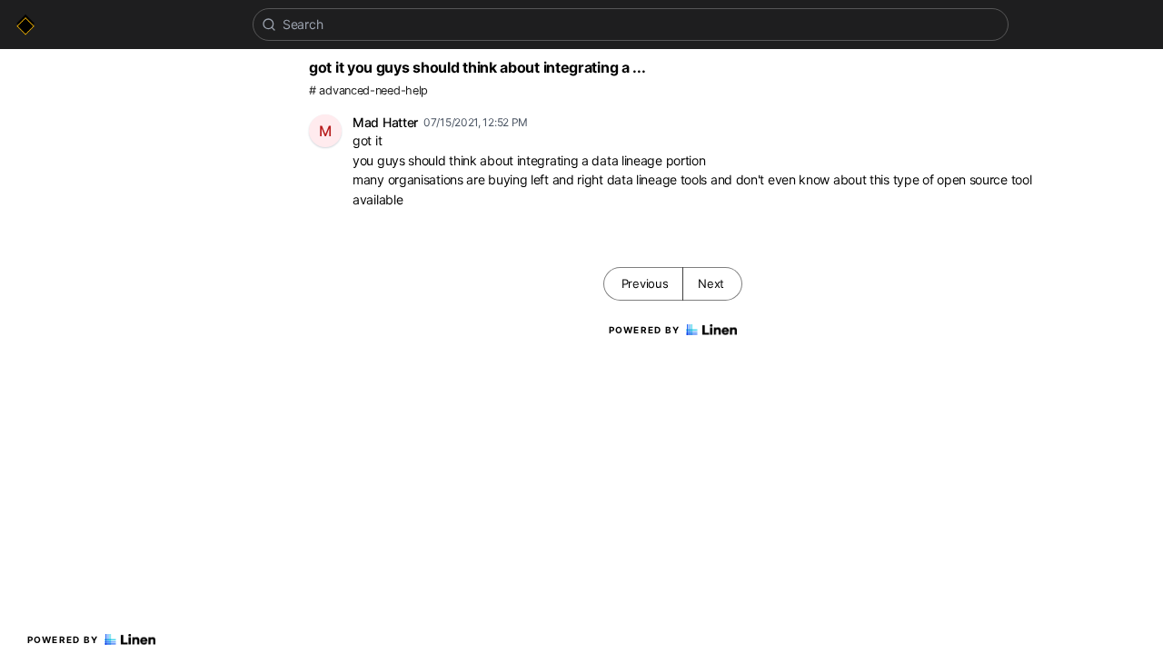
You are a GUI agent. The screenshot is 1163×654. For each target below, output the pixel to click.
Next (711, 283)
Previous (645, 283)
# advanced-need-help (368, 90)
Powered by (63, 639)
